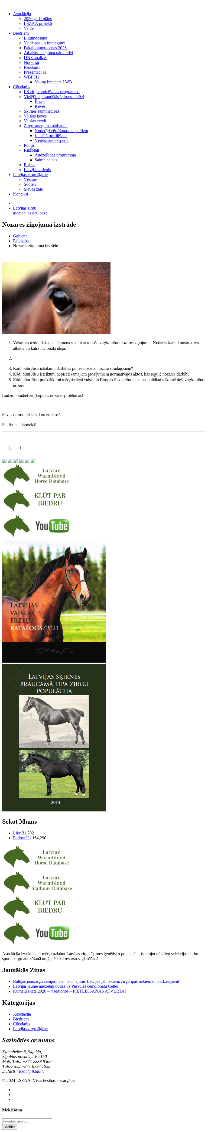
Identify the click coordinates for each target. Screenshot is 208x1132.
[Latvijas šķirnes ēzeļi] (37, 893)
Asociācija (22, 13)
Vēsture (30, 179)
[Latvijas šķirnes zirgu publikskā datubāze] (37, 486)
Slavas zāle (33, 189)
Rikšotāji (31, 150)
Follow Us (22, 838)
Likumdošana (35, 38)
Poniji (29, 145)
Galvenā (20, 236)
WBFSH (31, 77)
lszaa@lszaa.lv (31, 1071)
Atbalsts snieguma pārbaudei (48, 52)
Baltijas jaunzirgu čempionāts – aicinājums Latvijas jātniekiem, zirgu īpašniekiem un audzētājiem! (96, 981)
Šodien (30, 184)
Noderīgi (31, 62)
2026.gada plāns (38, 18)
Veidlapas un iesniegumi (44, 43)
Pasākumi (32, 67)
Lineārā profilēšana (51, 135)
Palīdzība (21, 241)
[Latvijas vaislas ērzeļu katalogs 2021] (54, 661)
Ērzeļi (40, 101)
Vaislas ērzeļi (35, 121)
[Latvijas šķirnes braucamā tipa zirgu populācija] (54, 810)
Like (17, 833)
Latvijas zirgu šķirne (30, 174)
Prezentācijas (35, 72)
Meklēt (9, 1127)
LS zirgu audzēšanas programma (52, 91)
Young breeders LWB (53, 82)
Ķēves (40, 106)
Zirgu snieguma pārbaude (45, 125)
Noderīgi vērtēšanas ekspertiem (61, 130)
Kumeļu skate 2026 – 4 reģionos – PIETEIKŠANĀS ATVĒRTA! (69, 991)
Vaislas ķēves (35, 116)
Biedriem (21, 33)
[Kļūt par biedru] (37, 511)
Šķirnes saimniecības (41, 111)
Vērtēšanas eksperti (51, 140)
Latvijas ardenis (37, 169)
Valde (29, 28)
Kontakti (20, 194)
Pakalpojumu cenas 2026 (45, 47)
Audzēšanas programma (55, 155)
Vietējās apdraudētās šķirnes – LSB (54, 96)
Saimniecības (46, 160)
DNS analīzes (35, 57)
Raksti (29, 164)
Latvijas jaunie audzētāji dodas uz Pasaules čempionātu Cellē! (65, 986)
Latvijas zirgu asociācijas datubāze (30, 210)
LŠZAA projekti (38, 23)
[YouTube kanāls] (37, 536)
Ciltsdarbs (21, 86)
